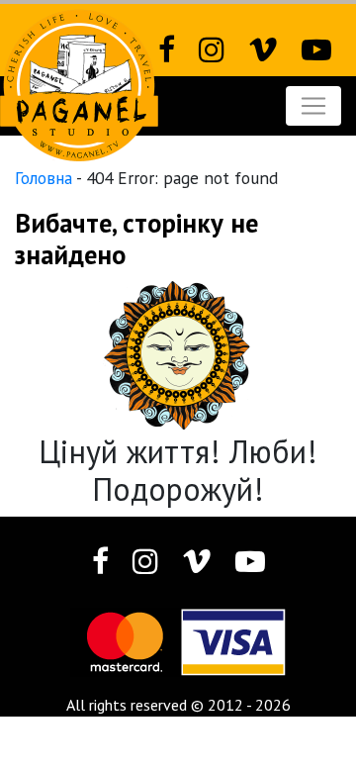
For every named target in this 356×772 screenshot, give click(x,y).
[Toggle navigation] (313, 106)
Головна (43, 177)
